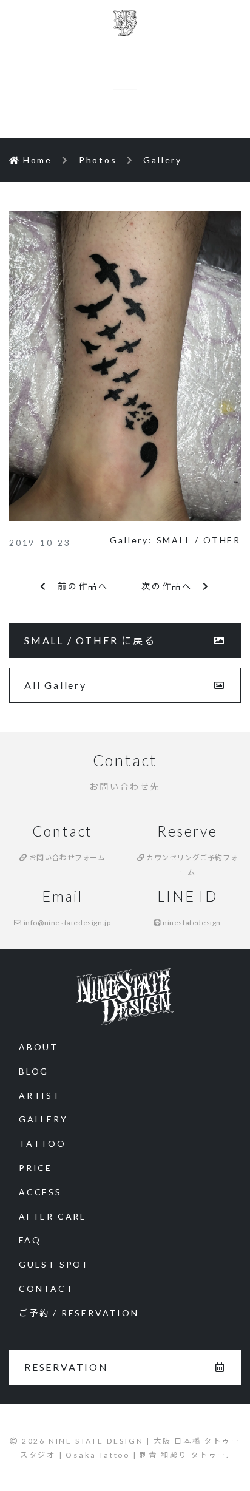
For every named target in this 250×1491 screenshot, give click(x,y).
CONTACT (46, 1288)
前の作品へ (78, 586)
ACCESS (40, 1192)
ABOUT (38, 1047)
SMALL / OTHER (199, 540)
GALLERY (43, 1119)
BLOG (34, 1071)
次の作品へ (172, 586)
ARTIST (40, 1095)
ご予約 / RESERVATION (79, 1313)
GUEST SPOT (54, 1264)
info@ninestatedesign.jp (66, 922)
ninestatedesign (191, 922)
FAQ (30, 1240)
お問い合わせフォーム (66, 857)
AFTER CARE (53, 1216)
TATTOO (42, 1143)
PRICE (35, 1168)
